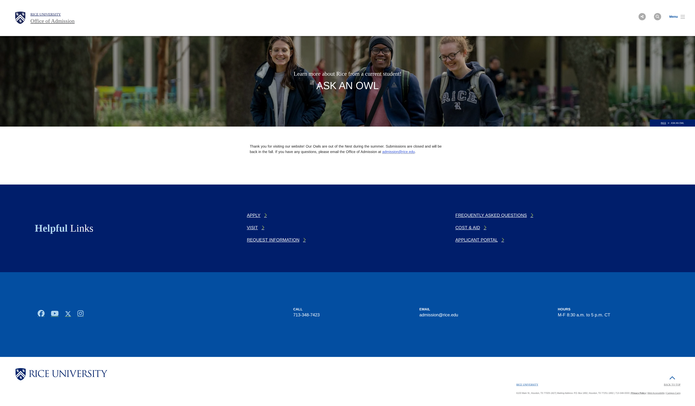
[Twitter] (68, 314)
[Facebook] (41, 314)
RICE (663, 123)
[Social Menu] (642, 16)
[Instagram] (81, 314)
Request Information (273, 239)
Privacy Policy (638, 393)
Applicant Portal (476, 239)
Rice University (45, 14)
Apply (253, 215)
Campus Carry (673, 393)
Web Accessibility (656, 393)
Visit (252, 227)
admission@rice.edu (398, 152)
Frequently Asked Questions (491, 215)
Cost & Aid (467, 227)
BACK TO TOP (672, 384)
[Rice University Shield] (20, 18)
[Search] (657, 16)
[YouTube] (54, 314)
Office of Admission (52, 21)
